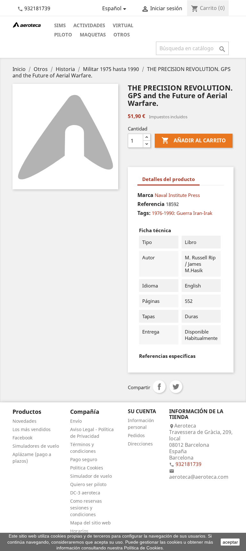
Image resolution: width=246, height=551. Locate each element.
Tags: (144, 213)
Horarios (79, 531)
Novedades (24, 421)
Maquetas (93, 34)
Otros (121, 34)
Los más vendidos (31, 429)
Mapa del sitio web (90, 523)
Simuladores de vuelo (35, 446)
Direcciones (140, 444)
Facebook (22, 438)
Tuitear (175, 386)
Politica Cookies (86, 468)
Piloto (63, 34)
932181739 (37, 8)
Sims (60, 25)
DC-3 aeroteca (85, 493)
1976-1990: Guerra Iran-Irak (182, 213)
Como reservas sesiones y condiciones (86, 507)
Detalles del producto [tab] (168, 179)
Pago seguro (83, 459)
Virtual (123, 25)
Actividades (89, 25)
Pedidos (136, 435)
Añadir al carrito (193, 140)
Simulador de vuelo (91, 476)
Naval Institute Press (177, 195)
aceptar (230, 542)
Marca (145, 195)
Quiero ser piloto (88, 484)
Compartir (159, 386)
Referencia (151, 204)
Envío (76, 421)
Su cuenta (142, 411)
